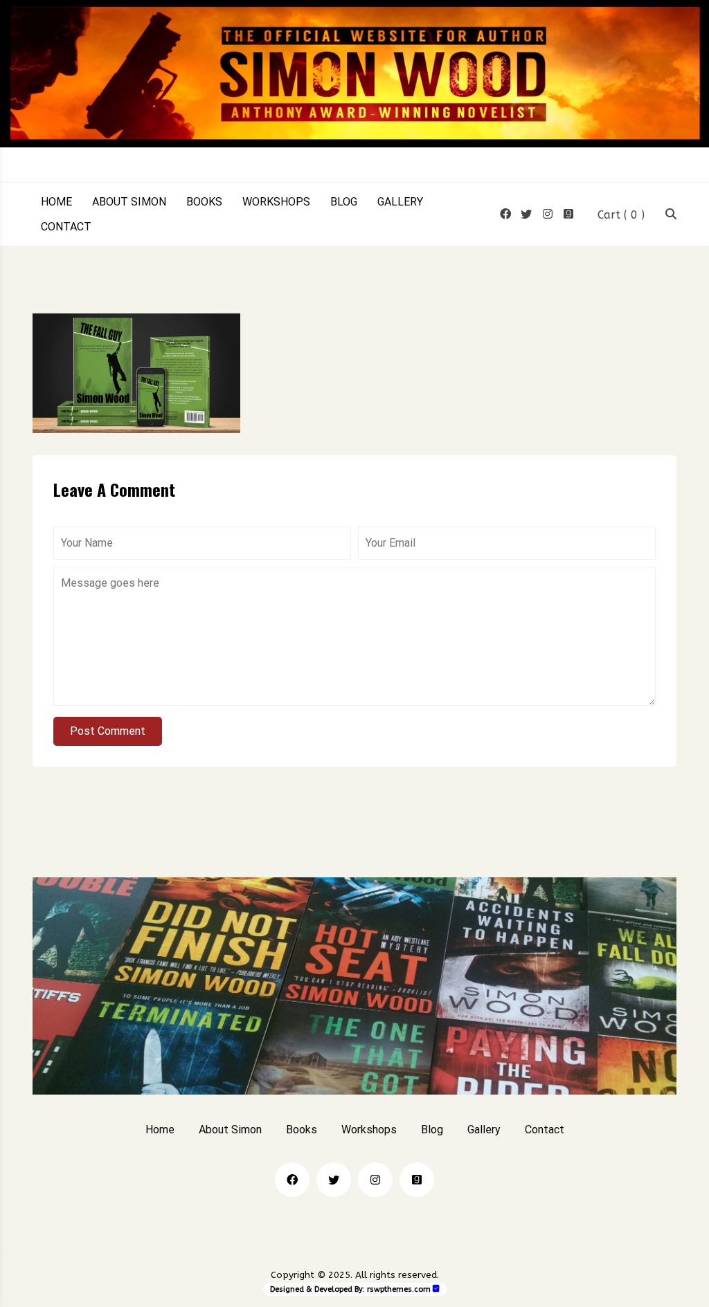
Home (56, 202)
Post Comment (107, 731)
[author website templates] (436, 1288)
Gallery (400, 202)
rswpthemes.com (399, 1289)
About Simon (129, 202)
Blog (343, 202)
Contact (66, 226)
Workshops (276, 202)
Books (204, 202)
